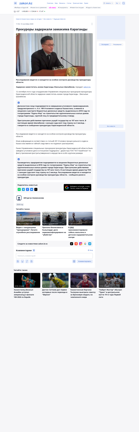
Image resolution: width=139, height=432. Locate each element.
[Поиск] (123, 3)
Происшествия (78, 3)
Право (86, 3)
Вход (91, 250)
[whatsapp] (19, 189)
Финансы (62, 3)
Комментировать (84, 261)
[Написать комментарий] (54, 256)
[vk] (31, 189)
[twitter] (36, 189)
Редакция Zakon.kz (60, 19)
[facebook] (27, 189)
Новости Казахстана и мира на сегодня (29, 19)
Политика (50, 3)
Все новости (48, 19)
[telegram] (23, 189)
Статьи (69, 3)
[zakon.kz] (25, 3)
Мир (56, 3)
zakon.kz (86, 87)
